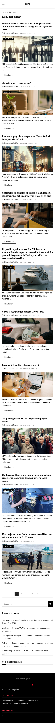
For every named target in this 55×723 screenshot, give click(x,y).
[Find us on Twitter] (3, 715)
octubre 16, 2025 (26, 199)
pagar (15, 12)
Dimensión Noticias (11, 33)
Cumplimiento (7, 700)
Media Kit (24, 703)
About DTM (32, 700)
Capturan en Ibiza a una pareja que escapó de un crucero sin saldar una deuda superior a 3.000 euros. (26, 478)
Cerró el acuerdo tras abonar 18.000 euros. (23, 311)
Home (4, 12)
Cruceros (9, 267)
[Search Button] (51, 4)
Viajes (7, 92)
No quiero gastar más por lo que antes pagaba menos (24, 420)
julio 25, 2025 (25, 425)
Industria (8, 39)
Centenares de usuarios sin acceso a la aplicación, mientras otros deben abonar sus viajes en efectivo (26, 194)
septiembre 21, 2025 (27, 369)
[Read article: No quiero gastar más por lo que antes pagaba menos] (27, 441)
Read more (10, 75)
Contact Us (20, 700)
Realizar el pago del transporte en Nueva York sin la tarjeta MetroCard (26, 137)
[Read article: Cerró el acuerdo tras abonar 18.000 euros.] (27, 331)
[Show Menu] (3, 4)
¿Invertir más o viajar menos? (17, 83)
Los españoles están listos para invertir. (21, 365)
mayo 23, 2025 (25, 484)
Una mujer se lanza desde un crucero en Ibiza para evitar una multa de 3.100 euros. (27, 535)
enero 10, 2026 (25, 86)
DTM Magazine (13, 690)
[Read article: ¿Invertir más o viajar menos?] (27, 102)
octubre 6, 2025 (26, 262)
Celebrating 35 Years (10, 703)
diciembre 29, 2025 (26, 143)
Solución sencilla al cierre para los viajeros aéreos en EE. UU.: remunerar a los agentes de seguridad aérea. (27, 26)
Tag (10, 12)
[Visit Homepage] (27, 4)
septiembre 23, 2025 (27, 315)
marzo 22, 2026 (25, 33)
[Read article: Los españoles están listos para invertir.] (27, 384)
